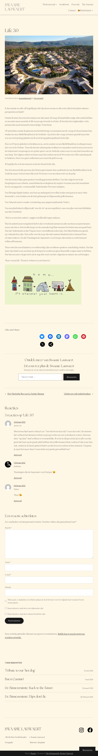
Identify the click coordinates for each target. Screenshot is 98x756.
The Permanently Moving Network (59, 753)
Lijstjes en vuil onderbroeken (77, 393)
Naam (8, 562)
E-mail (8, 574)
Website (8, 587)
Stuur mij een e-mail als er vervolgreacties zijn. (25, 608)
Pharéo (33, 753)
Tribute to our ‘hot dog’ (20, 670)
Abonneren (71, 377)
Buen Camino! (14, 679)
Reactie (8, 527)
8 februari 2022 (19, 485)
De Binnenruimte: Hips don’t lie (25, 697)
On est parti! (38, 98)
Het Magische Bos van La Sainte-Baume (25, 393)
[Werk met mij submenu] (56, 4)
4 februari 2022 (19, 422)
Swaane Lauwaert (15, 7)
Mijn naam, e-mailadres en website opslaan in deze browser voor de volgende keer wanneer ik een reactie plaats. (46, 601)
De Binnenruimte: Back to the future (29, 688)
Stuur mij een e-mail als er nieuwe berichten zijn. (26, 614)
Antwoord (18, 454)
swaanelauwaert (25, 98)
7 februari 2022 (19, 462)
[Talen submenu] (92, 10)
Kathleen (17, 466)
